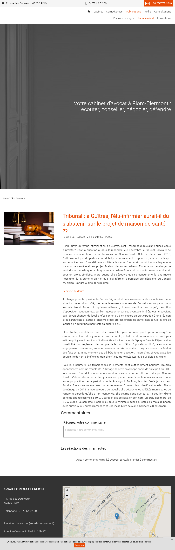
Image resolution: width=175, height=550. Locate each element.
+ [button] (67, 490)
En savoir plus (136, 542)
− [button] (67, 495)
